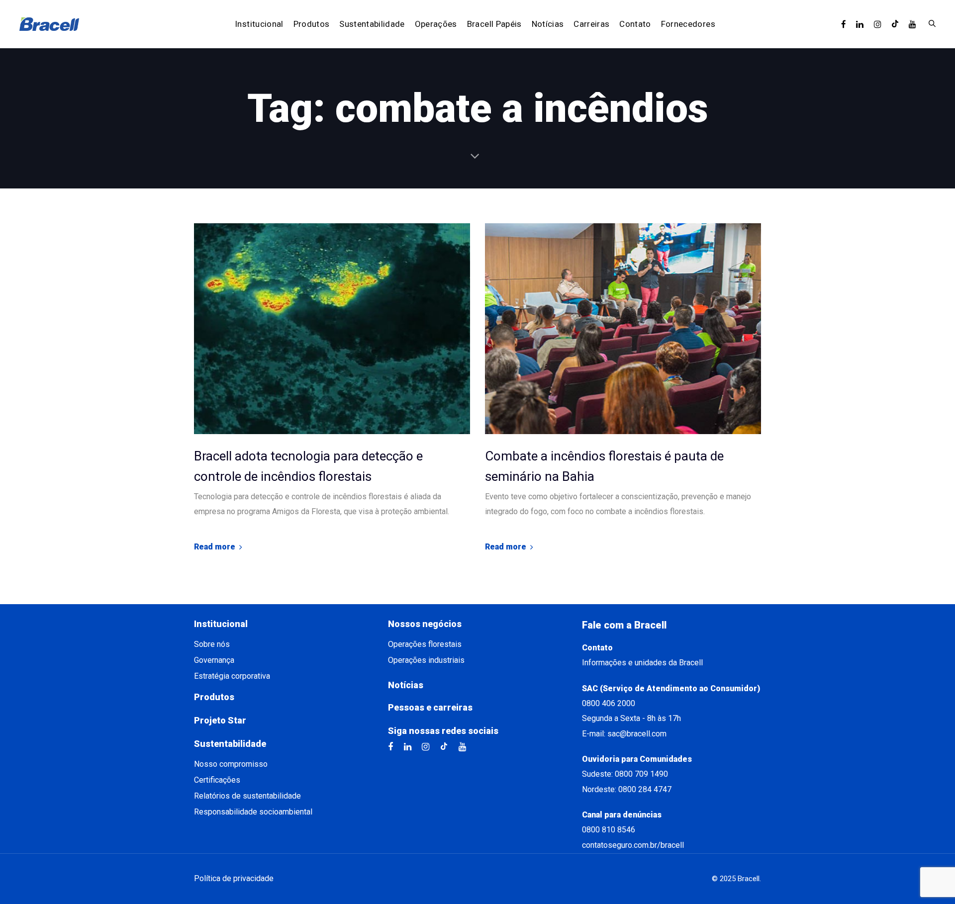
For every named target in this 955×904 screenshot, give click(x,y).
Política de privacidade (234, 878)
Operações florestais (425, 644)
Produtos (214, 697)
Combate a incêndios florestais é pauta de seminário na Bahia (604, 466)
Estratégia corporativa (232, 676)
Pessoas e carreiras (430, 707)
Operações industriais (426, 660)
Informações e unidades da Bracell (642, 662)
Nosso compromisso (231, 764)
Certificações (217, 780)
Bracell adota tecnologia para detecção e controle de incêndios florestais (308, 466)
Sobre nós (212, 644)
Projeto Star (220, 720)
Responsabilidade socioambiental (253, 811)
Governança (214, 660)
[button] (932, 24)
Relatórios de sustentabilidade (247, 796)
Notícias (405, 685)
